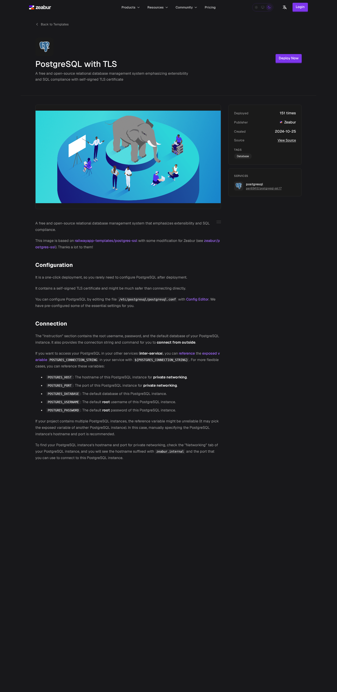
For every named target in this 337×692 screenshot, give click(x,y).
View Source (287, 140)
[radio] (256, 7)
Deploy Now (288, 58)
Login (300, 7)
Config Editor (197, 299)
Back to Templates (55, 24)
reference (187, 353)
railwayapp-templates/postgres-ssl (106, 240)
